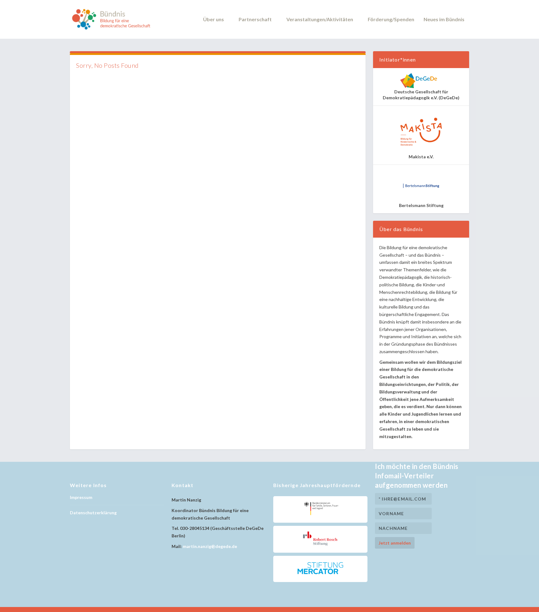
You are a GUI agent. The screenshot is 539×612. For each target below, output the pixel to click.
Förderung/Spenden (391, 19)
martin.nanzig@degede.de (210, 546)
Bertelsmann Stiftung (421, 205)
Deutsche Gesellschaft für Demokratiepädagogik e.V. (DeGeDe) (421, 94)
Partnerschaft (255, 19)
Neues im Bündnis (444, 19)
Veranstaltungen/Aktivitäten (319, 19)
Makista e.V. (421, 156)
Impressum (81, 497)
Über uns (213, 19)
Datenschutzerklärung (93, 512)
